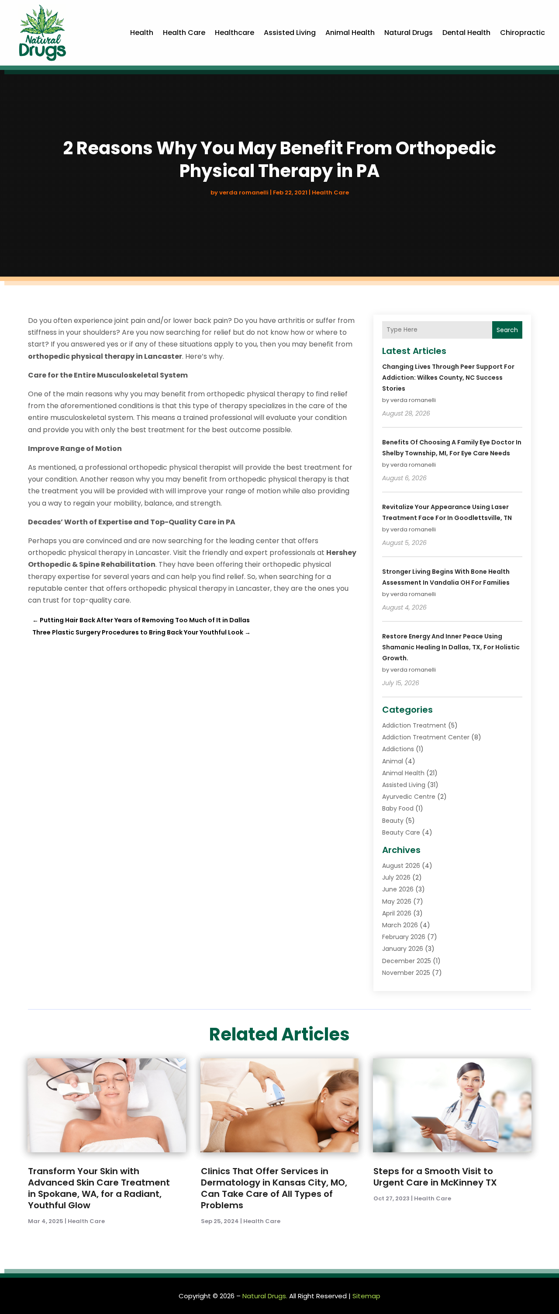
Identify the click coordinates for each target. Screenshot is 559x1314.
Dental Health (466, 33)
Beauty (393, 820)
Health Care (184, 33)
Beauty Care (401, 832)
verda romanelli (244, 192)
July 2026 (396, 877)
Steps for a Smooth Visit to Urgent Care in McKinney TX (435, 1177)
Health (141, 33)
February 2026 (403, 937)
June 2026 (398, 889)
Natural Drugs (408, 33)
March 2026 (400, 925)
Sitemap (366, 1295)
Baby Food (398, 808)
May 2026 (396, 901)
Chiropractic (522, 33)
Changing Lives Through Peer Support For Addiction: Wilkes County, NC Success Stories (448, 377)
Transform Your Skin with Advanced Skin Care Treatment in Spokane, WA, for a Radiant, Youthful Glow (99, 1188)
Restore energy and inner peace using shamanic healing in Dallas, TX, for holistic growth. (451, 647)
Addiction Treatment (414, 725)
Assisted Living (290, 33)
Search (507, 330)
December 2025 (406, 961)
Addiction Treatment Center (425, 737)
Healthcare (234, 33)
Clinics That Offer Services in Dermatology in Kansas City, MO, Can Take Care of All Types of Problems (274, 1188)
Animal (392, 761)
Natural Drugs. (264, 1295)
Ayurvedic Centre (408, 796)
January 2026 (402, 948)
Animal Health (350, 33)
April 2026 (396, 913)
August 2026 (401, 865)
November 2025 (406, 972)
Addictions (398, 749)
